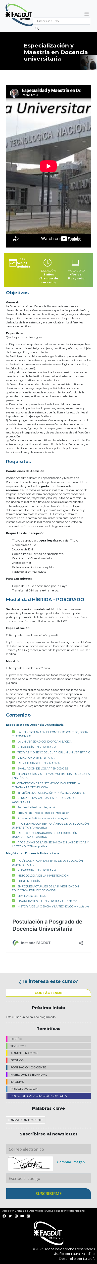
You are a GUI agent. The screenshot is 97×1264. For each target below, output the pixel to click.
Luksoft (89, 1259)
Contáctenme (48, 993)
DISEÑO (16, 1039)
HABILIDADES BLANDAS (28, 1074)
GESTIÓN (17, 1060)
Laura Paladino (83, 1254)
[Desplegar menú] (86, 14)
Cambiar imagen (71, 1162)
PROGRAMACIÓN (24, 1088)
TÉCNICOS (18, 1046)
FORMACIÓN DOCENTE (28, 1067)
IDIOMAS (17, 1081)
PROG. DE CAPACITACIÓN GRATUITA (38, 1096)
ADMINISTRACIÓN (24, 1053)
